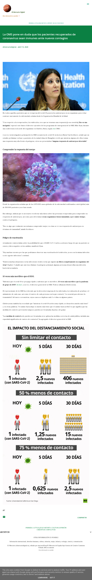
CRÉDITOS (41, 530)
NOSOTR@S (60, 23)
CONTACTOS (50, 530)
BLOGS (55, 23)
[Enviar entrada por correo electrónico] (4, 518)
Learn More (43, 578)
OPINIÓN (49, 23)
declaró (19, 285)
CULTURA (55, 528)
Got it (52, 578)
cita (54, 129)
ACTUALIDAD (38, 23)
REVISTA (44, 23)
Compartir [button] (82, 518)
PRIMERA (31, 23)
